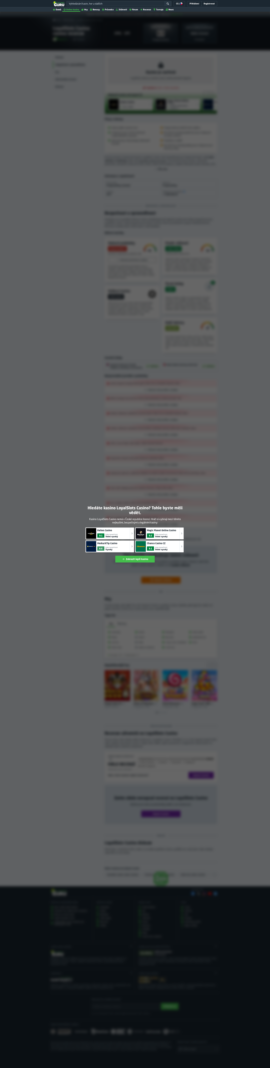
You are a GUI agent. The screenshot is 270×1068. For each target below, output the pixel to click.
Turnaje (159, 9)
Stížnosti (123, 9)
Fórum (135, 9)
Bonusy (96, 9)
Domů (58, 9)
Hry (86, 9)
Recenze (147, 9)
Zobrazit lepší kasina (137, 559)
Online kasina (72, 9)
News (171, 9)
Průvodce (109, 9)
